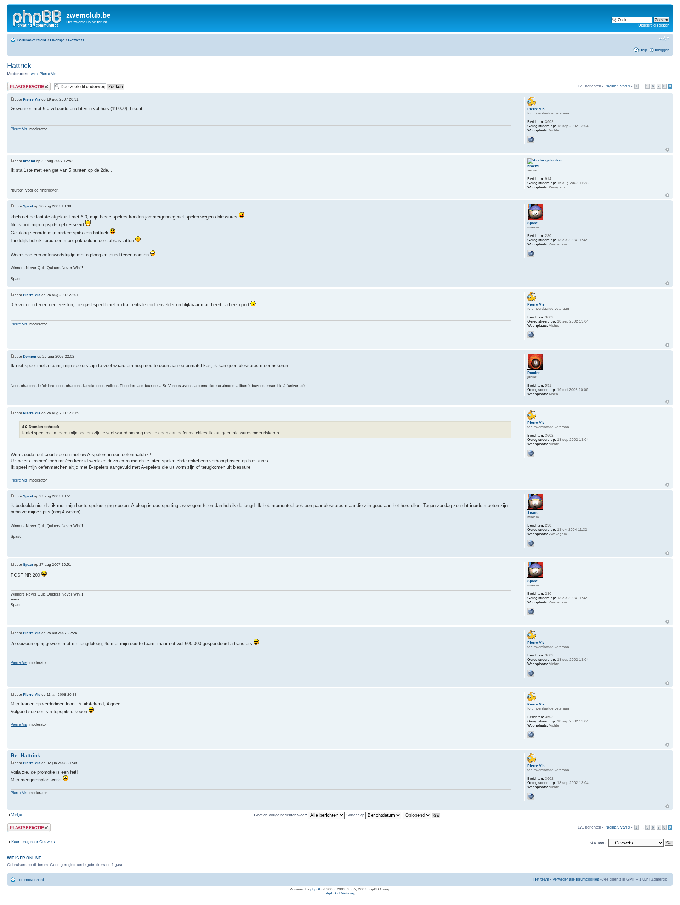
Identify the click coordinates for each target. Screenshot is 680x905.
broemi (29, 161)
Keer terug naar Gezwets (33, 841)
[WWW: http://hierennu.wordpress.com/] (530, 139)
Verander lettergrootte (664, 38)
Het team (541, 879)
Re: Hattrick (25, 755)
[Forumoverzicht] (37, 17)
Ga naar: (598, 842)
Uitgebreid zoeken (653, 25)
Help (643, 50)
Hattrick (19, 65)
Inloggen (662, 50)
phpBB (316, 889)
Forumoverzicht (31, 40)
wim (34, 74)
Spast (28, 206)
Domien (29, 356)
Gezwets (76, 40)
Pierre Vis (48, 74)
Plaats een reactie (22, 84)
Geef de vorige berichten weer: (281, 815)
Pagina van (617, 86)
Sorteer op (356, 815)
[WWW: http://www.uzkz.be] (530, 253)
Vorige (16, 815)
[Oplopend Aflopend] (422, 815)
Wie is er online (24, 858)
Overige (57, 40)
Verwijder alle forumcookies (575, 879)
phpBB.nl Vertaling (340, 893)
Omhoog (667, 150)
